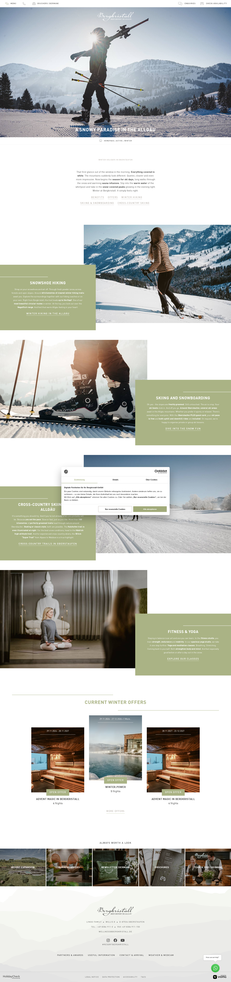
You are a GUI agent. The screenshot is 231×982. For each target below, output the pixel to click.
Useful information (101, 955)
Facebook (115, 940)
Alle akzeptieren (150, 509)
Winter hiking (131, 197)
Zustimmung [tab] (79, 480)
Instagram (108, 940)
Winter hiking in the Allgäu (48, 314)
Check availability (216, 4)
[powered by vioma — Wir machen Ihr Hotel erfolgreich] (219, 977)
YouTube (123, 940)
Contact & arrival (132, 955)
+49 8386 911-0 (24, 3)
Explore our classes (183, 659)
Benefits (97, 197)
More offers (115, 811)
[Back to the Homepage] (115, 15)
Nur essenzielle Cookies (115, 509)
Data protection (111, 977)
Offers (113, 197)
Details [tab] (116, 480)
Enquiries (190, 4)
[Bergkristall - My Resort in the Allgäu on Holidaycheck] (11, 977)
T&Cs (143, 977)
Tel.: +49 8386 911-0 (102, 927)
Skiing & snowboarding (97, 203)
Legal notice (92, 977)
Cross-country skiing (134, 203)
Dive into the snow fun (183, 429)
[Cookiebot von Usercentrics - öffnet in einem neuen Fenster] (156, 471)
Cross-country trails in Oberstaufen (48, 544)
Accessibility (130, 977)
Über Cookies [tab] (151, 480)
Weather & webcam (161, 955)
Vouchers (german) (48, 4)
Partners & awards (70, 955)
